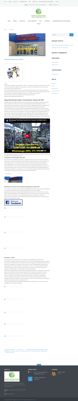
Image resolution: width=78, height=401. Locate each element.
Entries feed (54, 88)
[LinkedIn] (69, 4)
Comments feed (55, 91)
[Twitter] (67, 4)
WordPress (33, 399)
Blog (30, 1)
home (5, 1)
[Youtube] (73, 4)
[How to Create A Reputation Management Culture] (30, 373)
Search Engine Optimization (34, 350)
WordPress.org (55, 93)
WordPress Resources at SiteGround (60, 47)
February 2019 (55, 62)
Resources (35, 1)
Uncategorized (55, 74)
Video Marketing (43, 350)
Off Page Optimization (14, 350)
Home (5, 29)
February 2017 (55, 64)
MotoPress (20, 399)
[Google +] (71, 4)
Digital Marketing (23, 1)
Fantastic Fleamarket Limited (13, 59)
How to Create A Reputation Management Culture (62, 45)
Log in (53, 86)
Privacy (57, 1)
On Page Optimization (24, 350)
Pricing (10, 1)
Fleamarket (42, 349)
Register (53, 83)
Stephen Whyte (12, 349)
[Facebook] (65, 4)
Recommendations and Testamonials (46, 1)
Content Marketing (35, 349)
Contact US (15, 1)
